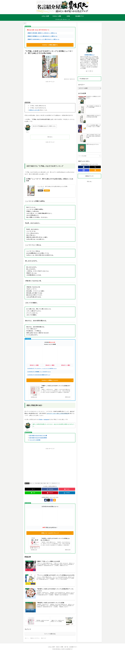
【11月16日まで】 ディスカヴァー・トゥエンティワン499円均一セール (42, 368)
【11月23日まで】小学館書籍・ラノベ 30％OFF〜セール (39, 371)
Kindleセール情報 (59, 646)
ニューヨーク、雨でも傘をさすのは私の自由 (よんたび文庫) (52, 186)
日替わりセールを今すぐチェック (50, 533)
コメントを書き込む (50, 633)
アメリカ (49, 483)
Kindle (40, 190)
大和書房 (38, 483)
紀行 (45, 483)
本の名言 (27, 483)
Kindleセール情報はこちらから (50, 380)
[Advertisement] (50, 92)
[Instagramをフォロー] (51, 500)
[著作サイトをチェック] (45, 500)
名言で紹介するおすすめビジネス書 (38, 435)
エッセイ (33, 483)
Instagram (46, 419)
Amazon (47, 190)
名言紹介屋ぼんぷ (89, 54)
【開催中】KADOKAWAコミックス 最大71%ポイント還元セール (43, 39)
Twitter (41, 419)
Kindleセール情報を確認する (50, 45)
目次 (49, 137)
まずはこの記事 (51, 646)
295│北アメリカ (56, 483)
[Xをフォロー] (48, 500)
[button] (100, 156)
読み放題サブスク (73, 646)
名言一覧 (66, 646)
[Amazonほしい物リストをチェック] (54, 500)
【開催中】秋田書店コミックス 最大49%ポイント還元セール (42, 36)
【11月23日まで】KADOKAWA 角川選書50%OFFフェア (38, 374)
